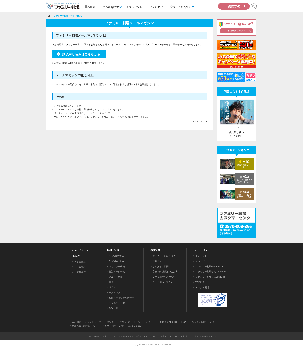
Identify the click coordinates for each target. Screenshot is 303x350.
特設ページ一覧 (117, 271)
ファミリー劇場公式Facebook (210, 271)
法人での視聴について (203, 322)
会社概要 (76, 322)
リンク (110, 322)
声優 (111, 282)
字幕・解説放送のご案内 (165, 271)
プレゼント (201, 255)
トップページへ (82, 250)
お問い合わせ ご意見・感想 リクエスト (125, 325)
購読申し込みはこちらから (81, 54)
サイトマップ (94, 322)
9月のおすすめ (116, 261)
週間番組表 (80, 261)
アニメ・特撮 (116, 276)
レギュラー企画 (117, 266)
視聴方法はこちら (236, 30)
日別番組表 (80, 267)
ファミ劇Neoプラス (163, 282)
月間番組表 (80, 272)
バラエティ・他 (117, 303)
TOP (48, 15)
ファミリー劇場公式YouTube (210, 276)
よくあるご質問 (161, 266)
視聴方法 (234, 6)
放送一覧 (113, 308)
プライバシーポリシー (131, 322)
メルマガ (199, 261)
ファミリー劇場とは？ (164, 255)
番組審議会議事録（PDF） (85, 325)
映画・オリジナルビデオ (121, 297)
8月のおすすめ (116, 255)
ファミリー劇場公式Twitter (209, 266)
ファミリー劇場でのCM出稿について (167, 322)
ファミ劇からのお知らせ (165, 276)
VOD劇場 (200, 282)
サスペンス (114, 292)
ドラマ (112, 287)
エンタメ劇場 (202, 287)
